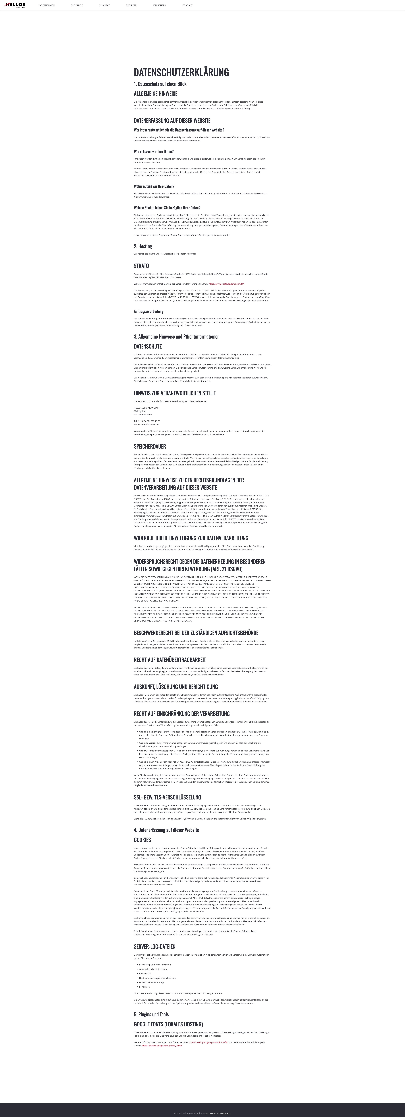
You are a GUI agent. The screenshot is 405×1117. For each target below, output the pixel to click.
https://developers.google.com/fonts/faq (208, 1042)
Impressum (210, 1113)
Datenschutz (224, 1113)
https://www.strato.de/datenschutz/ (226, 283)
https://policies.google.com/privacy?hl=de (162, 1045)
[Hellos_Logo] (15, 5)
